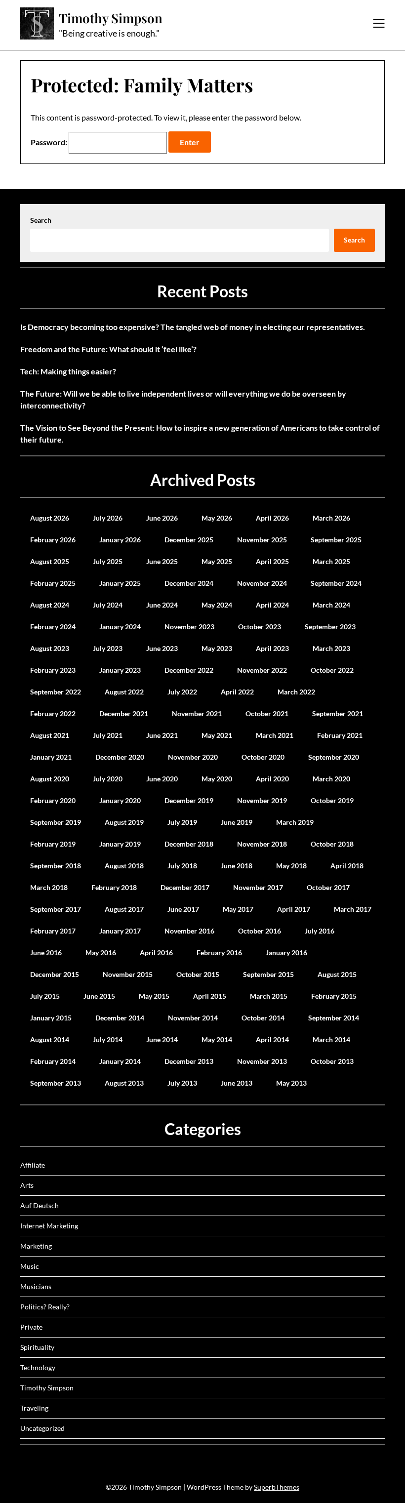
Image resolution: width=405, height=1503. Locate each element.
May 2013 (291, 1083)
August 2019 (124, 822)
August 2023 (49, 648)
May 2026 (217, 518)
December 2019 (188, 800)
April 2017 (293, 909)
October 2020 (263, 757)
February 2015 (334, 996)
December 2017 (185, 887)
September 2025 (336, 539)
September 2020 (333, 757)
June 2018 (236, 865)
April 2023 (272, 648)
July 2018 (182, 865)
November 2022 (262, 670)
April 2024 (272, 605)
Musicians (35, 1286)
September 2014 (333, 1018)
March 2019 (295, 822)
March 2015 (268, 996)
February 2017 (53, 931)
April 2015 (209, 996)
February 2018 (114, 887)
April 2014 (272, 1039)
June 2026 (162, 518)
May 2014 (217, 1039)
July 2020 (107, 778)
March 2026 (331, 518)
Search (40, 220)
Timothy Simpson (110, 18)
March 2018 (49, 887)
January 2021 (51, 757)
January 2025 (120, 583)
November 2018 (262, 844)
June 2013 (236, 1083)
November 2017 (258, 887)
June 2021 (162, 735)
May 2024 (217, 605)
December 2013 (188, 1061)
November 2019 (262, 800)
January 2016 (286, 952)
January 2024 (120, 626)
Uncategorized (42, 1428)
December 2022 (188, 670)
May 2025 (217, 561)
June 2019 (236, 822)
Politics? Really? (45, 1306)
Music (29, 1266)
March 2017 (352, 909)
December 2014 (119, 1018)
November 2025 (262, 539)
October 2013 (332, 1061)
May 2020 (217, 778)
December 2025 (188, 539)
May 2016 (100, 952)
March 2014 (331, 1039)
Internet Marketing (49, 1225)
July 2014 (107, 1039)
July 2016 (319, 931)
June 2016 (46, 952)
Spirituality (37, 1347)
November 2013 (262, 1061)
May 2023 (217, 648)
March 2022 (296, 692)
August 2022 (124, 692)
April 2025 (272, 561)
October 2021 (266, 713)
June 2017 (183, 909)
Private (31, 1327)
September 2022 (55, 692)
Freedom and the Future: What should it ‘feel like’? (108, 349)
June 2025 (162, 561)
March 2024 (331, 605)
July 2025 (107, 561)
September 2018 (55, 865)
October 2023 (259, 626)
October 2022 (332, 670)
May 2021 (217, 735)
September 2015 (268, 974)
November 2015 (128, 974)
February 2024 (53, 626)
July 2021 (107, 735)
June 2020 (162, 778)
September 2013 (55, 1083)
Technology (37, 1367)
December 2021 (123, 713)
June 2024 (162, 605)
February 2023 (53, 670)
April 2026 (272, 518)
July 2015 (45, 996)
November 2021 (197, 713)
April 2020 (272, 778)
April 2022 (237, 692)
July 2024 (107, 605)
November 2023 (189, 626)
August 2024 (49, 605)
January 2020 (120, 800)
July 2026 (107, 518)
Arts (27, 1185)
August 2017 (124, 909)
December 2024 (188, 583)
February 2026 (53, 539)
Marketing (36, 1246)
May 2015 (154, 996)
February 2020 (53, 800)
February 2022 (53, 713)
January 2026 (120, 539)
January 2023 (120, 670)
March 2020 (331, 778)
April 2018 (347, 865)
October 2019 (332, 800)
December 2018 (188, 844)
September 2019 (55, 822)
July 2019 (182, 822)
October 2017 (328, 887)
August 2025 (49, 561)
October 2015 (197, 974)
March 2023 (331, 648)
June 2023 (162, 648)
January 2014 (120, 1061)
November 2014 (193, 1018)
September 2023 (330, 626)
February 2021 (340, 735)
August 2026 (49, 518)
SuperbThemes (276, 1487)
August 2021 (49, 735)
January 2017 (120, 931)
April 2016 (156, 952)
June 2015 (99, 996)
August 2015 (337, 974)
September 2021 (337, 713)
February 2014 (53, 1061)
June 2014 (162, 1039)
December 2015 (54, 974)
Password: (50, 142)
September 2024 (336, 583)
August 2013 (124, 1083)
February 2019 (53, 844)
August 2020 (49, 778)
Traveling (34, 1408)
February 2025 (53, 583)
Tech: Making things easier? (68, 371)
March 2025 (331, 561)
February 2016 (219, 952)
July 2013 (182, 1083)
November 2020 (193, 757)
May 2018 (291, 865)
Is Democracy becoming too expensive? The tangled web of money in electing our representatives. (192, 326)
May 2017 (238, 909)
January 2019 (120, 844)
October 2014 (263, 1018)
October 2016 (259, 931)
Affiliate (32, 1165)
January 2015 (51, 1018)
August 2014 (49, 1039)
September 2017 (55, 909)
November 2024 (262, 583)
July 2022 (182, 692)
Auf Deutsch (39, 1205)
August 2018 (124, 865)
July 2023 (107, 648)
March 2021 (274, 735)
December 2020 (119, 757)
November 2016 (189, 931)
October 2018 (332, 844)
